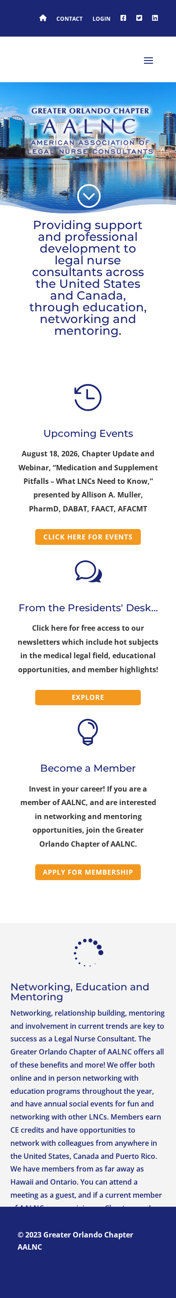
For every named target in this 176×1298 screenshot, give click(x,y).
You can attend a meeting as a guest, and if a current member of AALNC (86, 1195)
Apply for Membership (88, 871)
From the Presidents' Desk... (88, 608)
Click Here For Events (88, 536)
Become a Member (88, 768)
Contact (69, 20)
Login (102, 20)
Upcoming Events (88, 433)
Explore (88, 697)
